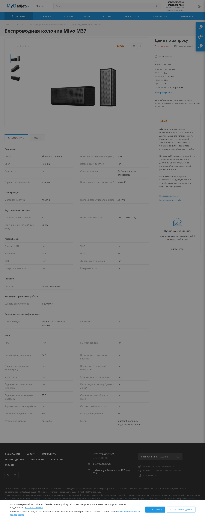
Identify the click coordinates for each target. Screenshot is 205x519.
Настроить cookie (34, 507)
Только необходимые (181, 509)
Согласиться (155, 509)
